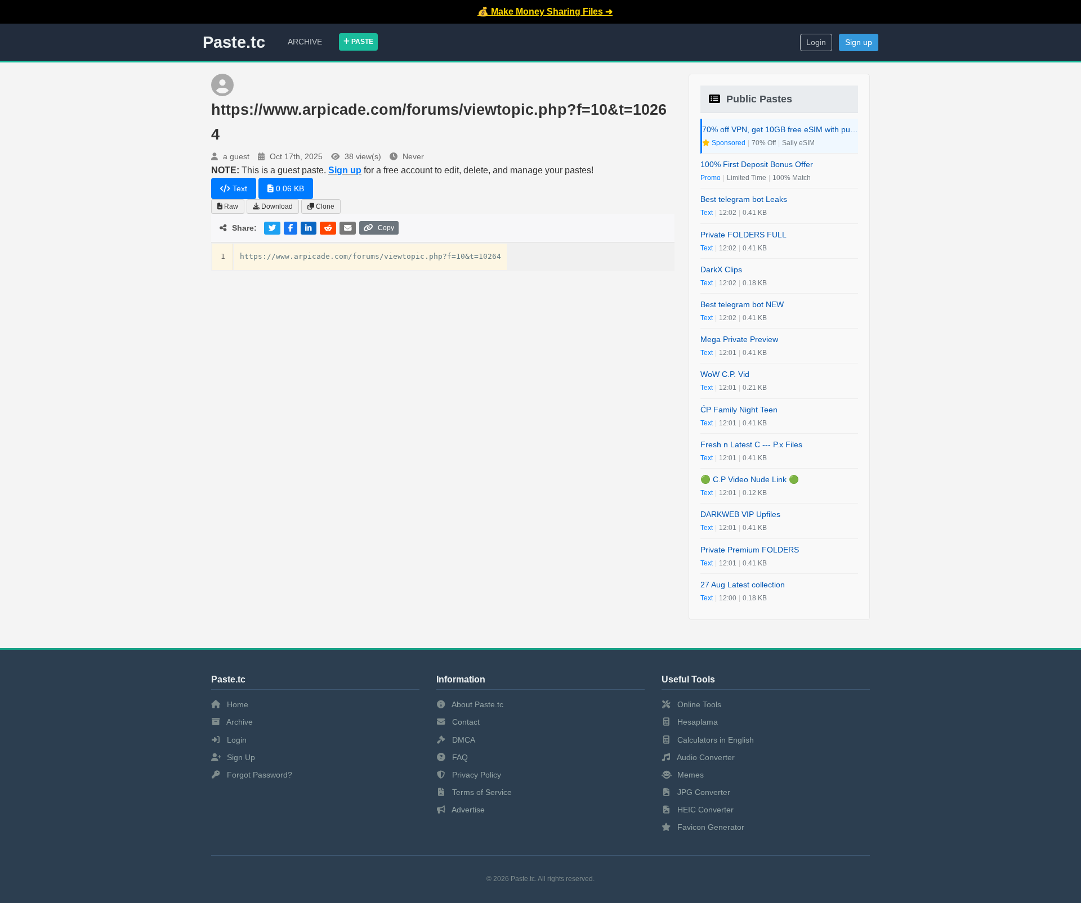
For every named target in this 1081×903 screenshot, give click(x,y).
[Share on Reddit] (328, 228)
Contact (465, 721)
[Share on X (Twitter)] (272, 228)
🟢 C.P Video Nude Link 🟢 (749, 479)
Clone (324, 206)
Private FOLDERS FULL (743, 234)
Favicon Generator (709, 827)
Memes (689, 774)
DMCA (462, 739)
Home (236, 704)
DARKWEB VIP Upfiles (740, 514)
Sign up (858, 42)
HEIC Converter (704, 809)
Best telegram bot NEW (742, 304)
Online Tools (698, 704)
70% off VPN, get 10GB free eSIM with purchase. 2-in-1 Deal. (780, 129)
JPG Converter (702, 792)
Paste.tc (234, 42)
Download (276, 206)
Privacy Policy (475, 774)
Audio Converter (705, 757)
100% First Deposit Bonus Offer (756, 164)
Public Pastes (757, 99)
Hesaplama (696, 721)
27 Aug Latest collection (742, 584)
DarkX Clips (721, 269)
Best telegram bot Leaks (743, 199)
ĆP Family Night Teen (739, 409)
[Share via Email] (348, 228)
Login (816, 42)
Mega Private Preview (739, 339)
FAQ (459, 757)
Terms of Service (481, 792)
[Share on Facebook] (290, 228)
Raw (230, 206)
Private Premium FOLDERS (749, 549)
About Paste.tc (476, 704)
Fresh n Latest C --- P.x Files (751, 444)
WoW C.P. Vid (724, 374)
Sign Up (240, 757)
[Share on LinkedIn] (308, 228)
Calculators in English (714, 739)
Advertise (467, 809)
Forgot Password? (258, 774)
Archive (305, 41)
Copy (386, 228)
